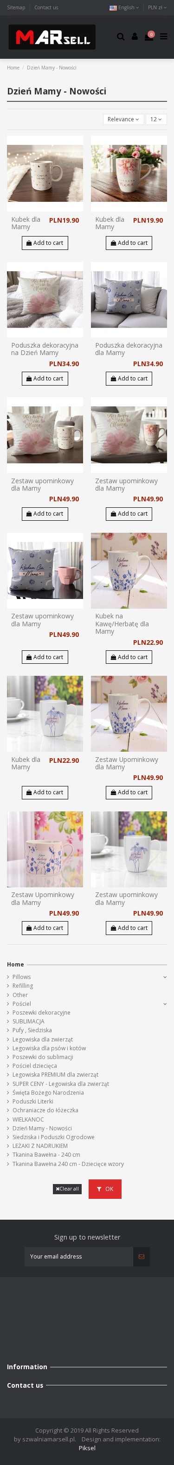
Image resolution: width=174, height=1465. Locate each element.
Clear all (69, 1188)
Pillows (22, 977)
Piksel (87, 1448)
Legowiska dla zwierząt (43, 1039)
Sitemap (17, 7)
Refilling (23, 986)
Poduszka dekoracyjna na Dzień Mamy (44, 349)
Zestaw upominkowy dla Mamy (42, 484)
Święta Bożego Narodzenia (48, 1093)
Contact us (46, 7)
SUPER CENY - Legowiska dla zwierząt (61, 1084)
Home (15, 964)
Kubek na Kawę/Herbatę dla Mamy (122, 623)
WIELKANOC (28, 1119)
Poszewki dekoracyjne (42, 1012)
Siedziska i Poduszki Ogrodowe (54, 1137)
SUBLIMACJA (29, 1021)
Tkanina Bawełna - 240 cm (46, 1155)
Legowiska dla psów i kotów (49, 1048)
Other (20, 995)
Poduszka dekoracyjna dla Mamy (128, 349)
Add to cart (47, 243)
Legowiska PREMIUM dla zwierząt (55, 1074)
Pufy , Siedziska (32, 1030)
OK (108, 1189)
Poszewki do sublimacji (43, 1057)
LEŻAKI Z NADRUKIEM (40, 1146)
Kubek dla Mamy (25, 223)
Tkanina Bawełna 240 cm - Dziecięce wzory (68, 1164)
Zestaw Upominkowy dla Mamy (126, 763)
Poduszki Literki (33, 1101)
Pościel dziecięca (35, 1066)
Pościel (22, 1004)
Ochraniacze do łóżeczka (45, 1110)
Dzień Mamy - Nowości (42, 1128)
